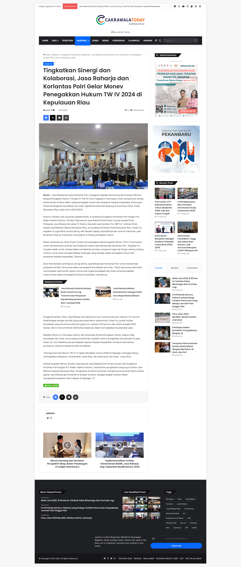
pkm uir (183, 523)
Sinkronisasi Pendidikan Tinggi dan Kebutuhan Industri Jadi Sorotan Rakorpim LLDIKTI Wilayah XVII (188, 243)
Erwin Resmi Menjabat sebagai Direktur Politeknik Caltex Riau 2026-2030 (164, 241)
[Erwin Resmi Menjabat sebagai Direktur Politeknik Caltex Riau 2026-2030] (165, 227)
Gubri (180, 499)
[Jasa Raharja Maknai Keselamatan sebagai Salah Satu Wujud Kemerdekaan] (103, 292)
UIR (186, 528)
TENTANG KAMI (125, 558)
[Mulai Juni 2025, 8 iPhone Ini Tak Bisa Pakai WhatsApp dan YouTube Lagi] (162, 282)
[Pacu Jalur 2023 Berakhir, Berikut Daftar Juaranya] (162, 318)
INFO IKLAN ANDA (193, 558)
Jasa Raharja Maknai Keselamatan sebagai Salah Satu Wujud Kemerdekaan (127, 292)
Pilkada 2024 (171, 523)
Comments (192, 268)
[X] (51, 418)
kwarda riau (189, 509)
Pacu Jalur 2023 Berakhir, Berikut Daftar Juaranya (184, 317)
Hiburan (147, 40)
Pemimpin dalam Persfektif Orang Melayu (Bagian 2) (184, 330)
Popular (159, 268)
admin (47, 110)
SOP (182, 558)
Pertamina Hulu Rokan (174, 518)
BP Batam (170, 499)
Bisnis (105, 40)
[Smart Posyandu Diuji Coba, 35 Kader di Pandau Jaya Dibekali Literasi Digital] (128, 515)
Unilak (194, 528)
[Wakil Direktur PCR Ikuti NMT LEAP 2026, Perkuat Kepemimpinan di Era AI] (154, 508)
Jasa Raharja (182, 504)
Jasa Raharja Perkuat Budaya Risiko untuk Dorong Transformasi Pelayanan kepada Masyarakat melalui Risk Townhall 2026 (131, 6)
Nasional (82, 40)
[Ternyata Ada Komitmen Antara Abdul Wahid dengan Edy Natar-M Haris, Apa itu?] (162, 347)
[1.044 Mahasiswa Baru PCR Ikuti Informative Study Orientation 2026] (188, 193)
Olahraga (133, 40)
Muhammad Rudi (172, 513)
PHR (189, 518)
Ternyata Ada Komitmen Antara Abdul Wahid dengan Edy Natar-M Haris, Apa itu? (184, 348)
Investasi (169, 504)
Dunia (95, 40)
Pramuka (193, 523)
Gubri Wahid (190, 499)
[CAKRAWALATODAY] (120, 20)
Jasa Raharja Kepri (173, 509)
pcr (184, 513)
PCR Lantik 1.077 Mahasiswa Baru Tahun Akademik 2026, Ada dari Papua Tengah (163, 207)
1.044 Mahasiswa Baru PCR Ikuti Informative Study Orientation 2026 (187, 206)
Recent (174, 268)
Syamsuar (177, 528)
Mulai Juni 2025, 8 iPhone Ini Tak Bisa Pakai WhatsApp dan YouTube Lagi (185, 283)
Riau (54, 40)
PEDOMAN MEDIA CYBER (167, 558)
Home (45, 40)
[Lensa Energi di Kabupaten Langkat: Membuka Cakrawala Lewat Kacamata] (141, 515)
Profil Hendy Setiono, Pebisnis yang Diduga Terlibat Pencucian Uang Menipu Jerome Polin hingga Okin (184, 300)
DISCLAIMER (148, 558)
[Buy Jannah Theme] (120, 32)
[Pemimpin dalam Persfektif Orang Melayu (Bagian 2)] (162, 333)
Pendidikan (119, 40)
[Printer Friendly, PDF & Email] (51, 385)
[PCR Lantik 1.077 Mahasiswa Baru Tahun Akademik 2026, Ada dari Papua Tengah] (165, 193)
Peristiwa (67, 40)
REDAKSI (137, 558)
